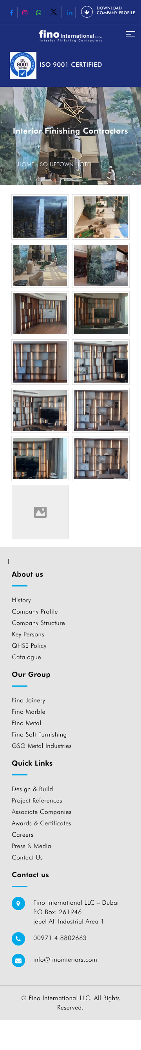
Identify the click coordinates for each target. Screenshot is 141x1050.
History (21, 600)
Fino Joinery (28, 700)
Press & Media (31, 846)
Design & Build (32, 789)
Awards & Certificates (41, 823)
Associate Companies (42, 811)
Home (26, 164)
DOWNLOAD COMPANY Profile (116, 10)
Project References (37, 800)
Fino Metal (27, 723)
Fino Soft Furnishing (39, 734)
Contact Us (27, 857)
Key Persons (28, 634)
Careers (23, 834)
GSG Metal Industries (42, 745)
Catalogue (26, 657)
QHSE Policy (29, 645)
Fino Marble (28, 711)
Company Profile (35, 611)
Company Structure (38, 623)
